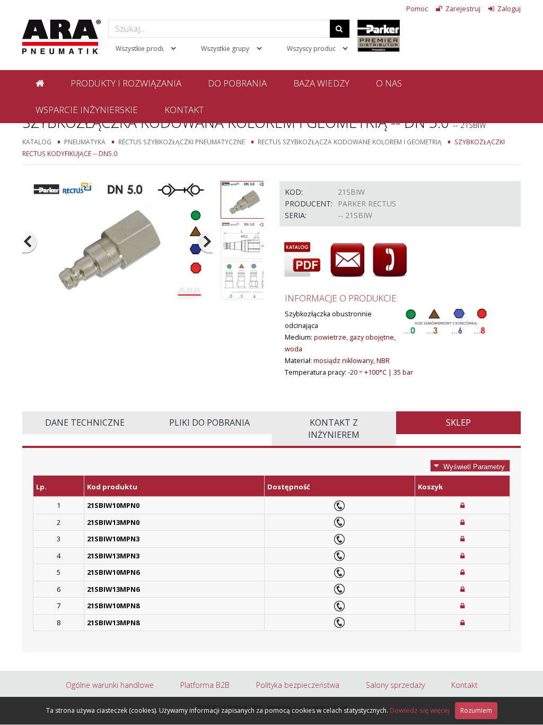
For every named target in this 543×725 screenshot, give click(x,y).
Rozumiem (476, 710)
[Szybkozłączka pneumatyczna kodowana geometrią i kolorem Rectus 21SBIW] (118, 241)
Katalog (36, 141)
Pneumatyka (85, 141)
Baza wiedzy (321, 83)
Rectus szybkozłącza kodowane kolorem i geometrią (350, 141)
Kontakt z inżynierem (334, 429)
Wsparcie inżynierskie (87, 109)
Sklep (458, 422)
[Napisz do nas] (347, 260)
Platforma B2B (205, 685)
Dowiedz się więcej (420, 710)
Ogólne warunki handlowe (110, 685)
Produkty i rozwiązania (126, 83)
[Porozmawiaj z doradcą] (390, 260)
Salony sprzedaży (395, 685)
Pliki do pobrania (209, 422)
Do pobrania (237, 83)
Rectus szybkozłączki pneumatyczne (181, 141)
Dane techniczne (85, 422)
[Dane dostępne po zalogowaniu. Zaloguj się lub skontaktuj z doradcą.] (462, 505)
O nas (389, 83)
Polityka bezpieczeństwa (297, 685)
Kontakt (184, 109)
